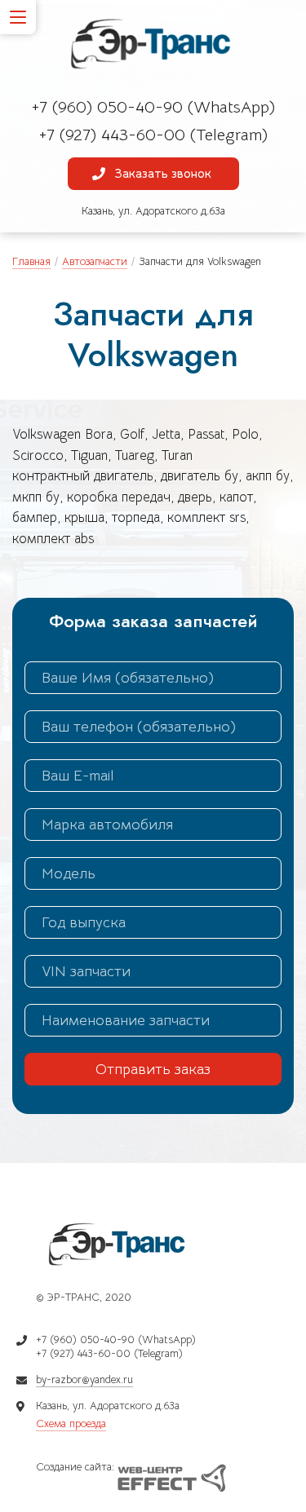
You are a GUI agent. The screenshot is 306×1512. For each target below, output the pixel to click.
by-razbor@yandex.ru (84, 1379)
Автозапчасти (94, 261)
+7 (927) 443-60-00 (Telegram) (153, 135)
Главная (31, 261)
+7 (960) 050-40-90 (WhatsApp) (153, 107)
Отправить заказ (153, 1069)
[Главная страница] (153, 45)
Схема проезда (71, 1423)
